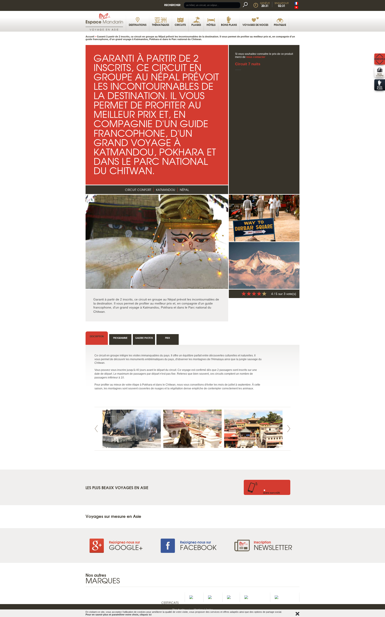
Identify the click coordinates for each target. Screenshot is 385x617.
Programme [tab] (120, 337)
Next (288, 428)
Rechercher (172, 5)
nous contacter (255, 57)
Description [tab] (97, 336)
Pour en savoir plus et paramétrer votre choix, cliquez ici (119, 614)
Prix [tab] (167, 337)
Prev (96, 428)
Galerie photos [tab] (144, 337)
